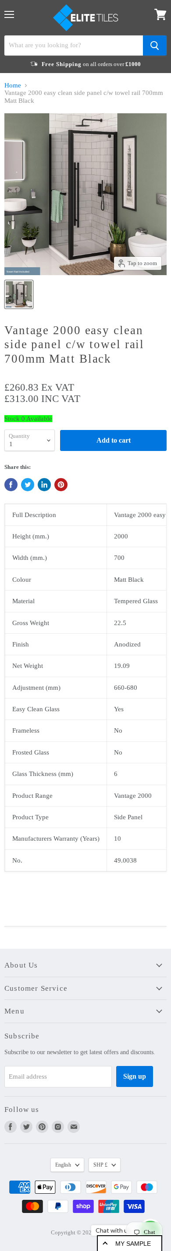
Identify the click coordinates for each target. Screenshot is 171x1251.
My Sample (133, 1243)
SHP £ (100, 1165)
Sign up (134, 1076)
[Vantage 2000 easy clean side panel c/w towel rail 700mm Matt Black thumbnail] (19, 294)
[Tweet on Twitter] (27, 484)
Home (12, 85)
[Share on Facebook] (11, 484)
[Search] (155, 45)
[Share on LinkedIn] (44, 484)
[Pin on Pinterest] (61, 484)
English (63, 1165)
